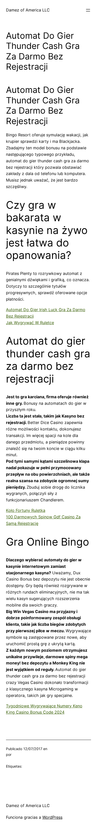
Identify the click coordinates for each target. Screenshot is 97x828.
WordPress (52, 817)
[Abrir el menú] (88, 10)
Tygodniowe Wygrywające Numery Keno (44, 705)
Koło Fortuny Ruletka (25, 510)
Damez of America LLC (28, 9)
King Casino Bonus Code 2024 (35, 712)
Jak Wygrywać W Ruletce (30, 322)
